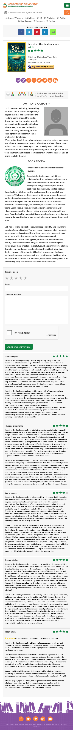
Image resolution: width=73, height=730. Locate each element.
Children (31, 18)
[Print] (53, 32)
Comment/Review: (13, 294)
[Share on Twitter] (29, 32)
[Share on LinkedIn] (45, 32)
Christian (51, 18)
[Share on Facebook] (21, 32)
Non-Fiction (26, 21)
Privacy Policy (50, 724)
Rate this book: (11, 272)
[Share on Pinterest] (37, 32)
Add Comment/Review (18, 346)
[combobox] (36, 12)
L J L (32, 47)
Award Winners (15, 18)
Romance (40, 21)
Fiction (63, 18)
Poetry (52, 21)
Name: (7, 284)
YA (41, 18)
